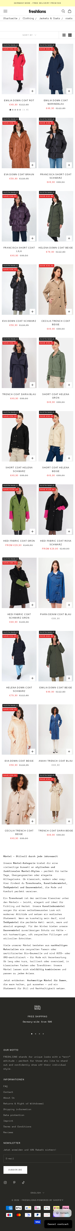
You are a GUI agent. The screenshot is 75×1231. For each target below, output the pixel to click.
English (36, 1193)
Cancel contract (58, 1224)
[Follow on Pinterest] (14, 1182)
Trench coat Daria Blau (19, 394)
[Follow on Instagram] (5, 1182)
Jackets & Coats (49, 18)
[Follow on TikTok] (23, 1182)
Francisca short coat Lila (19, 249)
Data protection (13, 1115)
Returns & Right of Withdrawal (23, 1103)
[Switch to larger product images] (64, 35)
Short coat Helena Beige (55, 469)
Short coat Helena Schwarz (19, 469)
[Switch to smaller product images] (70, 35)
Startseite (10, 18)
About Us (9, 1097)
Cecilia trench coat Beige (56, 323)
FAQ (5, 1086)
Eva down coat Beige (19, 761)
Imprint (8, 1121)
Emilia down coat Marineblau (56, 102)
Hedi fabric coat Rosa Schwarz (56, 543)
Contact (8, 1092)
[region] (37, 1016)
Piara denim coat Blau (56, 614)
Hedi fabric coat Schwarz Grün (19, 616)
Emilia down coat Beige (55, 687)
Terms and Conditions (17, 1126)
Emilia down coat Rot (19, 100)
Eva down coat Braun (19, 174)
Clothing (28, 18)
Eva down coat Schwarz (19, 321)
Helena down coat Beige (56, 248)
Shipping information (17, 1109)
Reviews (8, 1132)
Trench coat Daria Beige (55, 831)
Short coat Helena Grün (55, 396)
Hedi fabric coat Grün (19, 541)
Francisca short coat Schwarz (56, 176)
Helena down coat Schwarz (19, 689)
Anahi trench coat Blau (56, 761)
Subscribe (15, 1170)
